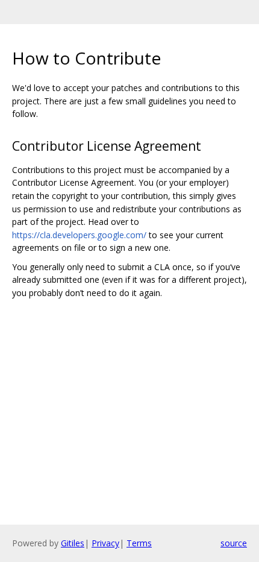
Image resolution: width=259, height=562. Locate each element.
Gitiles (72, 543)
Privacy (105, 543)
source (233, 543)
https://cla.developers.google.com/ (79, 235)
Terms (139, 543)
